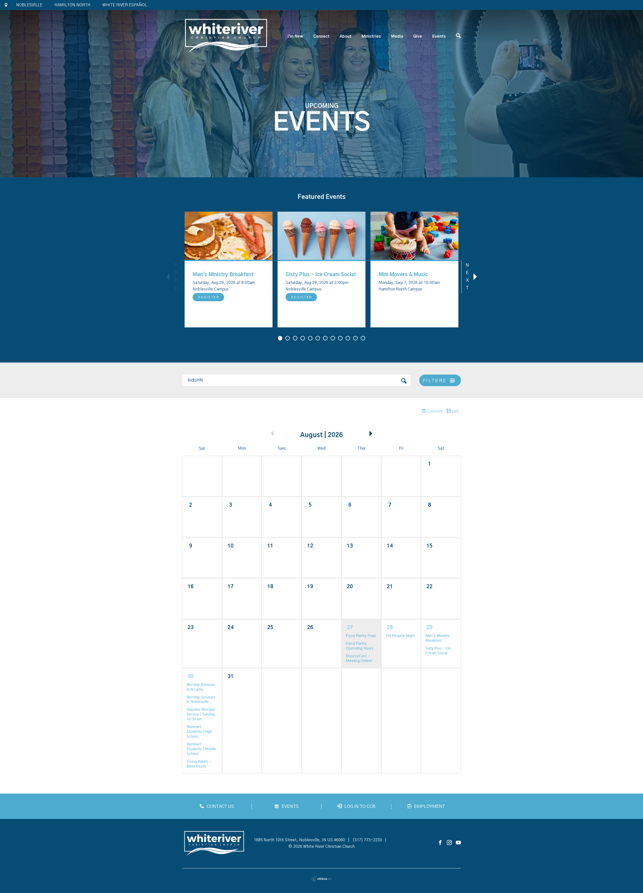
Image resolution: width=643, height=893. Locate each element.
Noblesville (29, 5)
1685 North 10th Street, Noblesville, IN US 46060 (299, 840)
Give (417, 36)
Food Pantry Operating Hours (359, 646)
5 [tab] (310, 338)
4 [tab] (302, 338)
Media (397, 36)
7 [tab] (325, 338)
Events (439, 36)
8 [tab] (333, 338)
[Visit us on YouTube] (458, 843)
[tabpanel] (229, 269)
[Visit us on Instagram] (449, 843)
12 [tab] (363, 338)
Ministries (371, 36)
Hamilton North (72, 5)
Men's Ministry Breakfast (223, 274)
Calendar (434, 411)
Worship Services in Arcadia (201, 687)
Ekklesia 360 (321, 878)
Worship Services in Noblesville (201, 699)
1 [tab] (280, 338)
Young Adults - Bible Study (199, 764)
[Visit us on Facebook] (440, 843)
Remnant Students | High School (199, 731)
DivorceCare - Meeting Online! (359, 658)
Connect (321, 36)
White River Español (124, 5)
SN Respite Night (400, 636)
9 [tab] (340, 338)
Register (208, 297)
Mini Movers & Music (403, 274)
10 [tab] (348, 338)
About (345, 36)
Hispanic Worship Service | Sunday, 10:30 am (201, 714)
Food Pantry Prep (361, 636)
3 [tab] (295, 338)
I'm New (295, 36)
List (455, 411)
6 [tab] (317, 338)
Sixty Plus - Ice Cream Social (321, 274)
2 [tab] (287, 338)
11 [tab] (355, 338)
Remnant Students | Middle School (201, 749)
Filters (436, 381)
